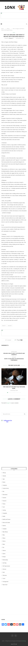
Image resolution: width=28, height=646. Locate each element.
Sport (4, 572)
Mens (4, 534)
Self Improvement (6, 566)
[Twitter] (16, 635)
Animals (4, 475)
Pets (3, 547)
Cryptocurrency (6, 488)
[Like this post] (15, 340)
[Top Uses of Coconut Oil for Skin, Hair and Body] (14, 376)
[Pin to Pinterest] (20, 340)
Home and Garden (6, 522)
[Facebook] (12, 635)
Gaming (4, 510)
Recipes (4, 556)
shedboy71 (11, 38)
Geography (5, 513)
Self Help (4, 562)
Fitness (4, 503)
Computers (5, 485)
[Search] (26, 24)
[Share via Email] (21, 340)
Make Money (5, 531)
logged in (9, 402)
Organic (10, 325)
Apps (4, 479)
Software (4, 569)
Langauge (4, 528)
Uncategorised (5, 581)
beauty (4, 325)
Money (4, 538)
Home (2, 28)
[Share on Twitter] (18, 340)
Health (4, 516)
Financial (4, 500)
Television (5, 575)
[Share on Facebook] (17, 340)
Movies (4, 541)
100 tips (4, 472)
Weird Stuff (5, 584)
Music (4, 544)
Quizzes (4, 550)
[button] (2, 380)
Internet (4, 525)
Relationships (5, 559)
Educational (5, 494)
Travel (4, 578)
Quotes (4, 553)
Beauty (8, 28)
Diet (3, 491)
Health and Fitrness (6, 519)
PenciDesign (24, 640)
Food (4, 507)
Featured (4, 497)
